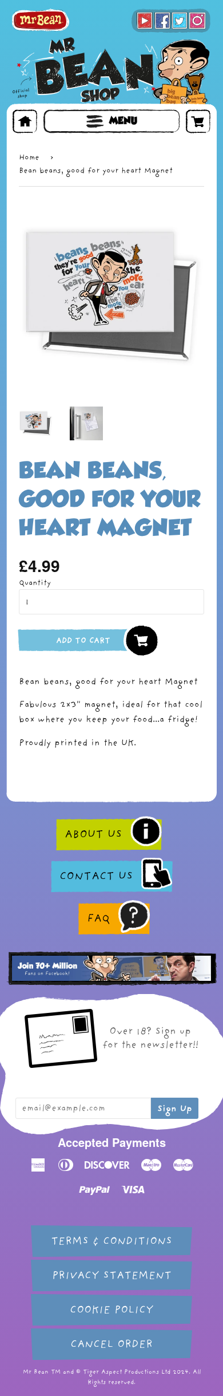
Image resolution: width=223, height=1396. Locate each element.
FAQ (98, 918)
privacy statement (112, 1275)
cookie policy (111, 1310)
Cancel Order (111, 1344)
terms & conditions (111, 1241)
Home (29, 157)
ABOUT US (93, 834)
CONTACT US (96, 876)
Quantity (35, 582)
